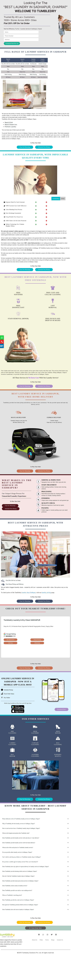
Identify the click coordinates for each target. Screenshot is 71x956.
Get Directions (10, 639)
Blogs (52, 940)
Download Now (61, 709)
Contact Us (60, 940)
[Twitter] (51, 934)
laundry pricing (46, 592)
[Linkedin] (55, 934)
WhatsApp (37, 643)
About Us (34, 940)
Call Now (10, 643)
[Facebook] (39, 934)
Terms (47, 940)
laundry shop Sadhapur (29, 592)
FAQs (41, 940)
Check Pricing (37, 639)
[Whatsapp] (43, 934)
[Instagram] (47, 934)
